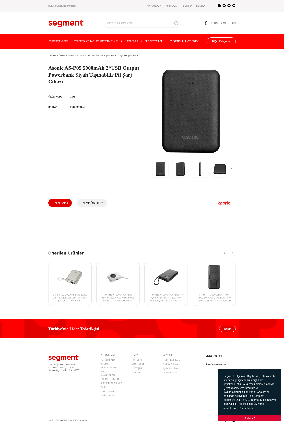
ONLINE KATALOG (110, 379)
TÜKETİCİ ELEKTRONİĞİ (184, 41)
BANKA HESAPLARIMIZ (109, 366)
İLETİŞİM (187, 5)
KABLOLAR (131, 41)
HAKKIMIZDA (107, 360)
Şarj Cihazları (111, 56)
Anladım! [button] (250, 418)
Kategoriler (221, 41)
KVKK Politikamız (172, 360)
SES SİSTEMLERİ (154, 41)
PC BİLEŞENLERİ (58, 41)
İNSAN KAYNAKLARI (108, 373)
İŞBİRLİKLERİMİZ (110, 395)
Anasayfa (52, 56)
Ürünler (62, 56)
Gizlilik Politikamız (172, 364)
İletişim (227, 328)
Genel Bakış (60, 203)
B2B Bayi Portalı (217, 22)
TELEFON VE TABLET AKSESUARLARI (96, 41)
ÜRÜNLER (137, 360)
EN (234, 22)
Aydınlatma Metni (171, 368)
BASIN (103, 387)
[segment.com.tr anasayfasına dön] (66, 22)
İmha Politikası (170, 372)
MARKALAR (172, 5)
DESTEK (200, 5)
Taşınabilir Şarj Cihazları (128, 56)
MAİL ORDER (107, 391)
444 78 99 (214, 356)
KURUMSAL (153, 5)
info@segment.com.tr (218, 364)
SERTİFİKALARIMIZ (111, 383)
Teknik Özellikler (92, 203)
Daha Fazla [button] (246, 408)
